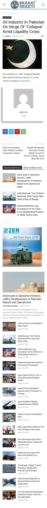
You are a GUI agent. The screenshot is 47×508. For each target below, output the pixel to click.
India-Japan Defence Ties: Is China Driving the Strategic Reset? (29, 377)
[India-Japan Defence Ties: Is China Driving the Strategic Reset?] (9, 378)
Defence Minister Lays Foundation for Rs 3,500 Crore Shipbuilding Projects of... (30, 352)
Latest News (14, 13)
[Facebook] (5, 131)
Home (5, 13)
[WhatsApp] (23, 131)
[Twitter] (11, 131)
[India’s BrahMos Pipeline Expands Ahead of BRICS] (9, 404)
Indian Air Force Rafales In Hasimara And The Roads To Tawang (29, 391)
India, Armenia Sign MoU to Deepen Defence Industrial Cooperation (29, 481)
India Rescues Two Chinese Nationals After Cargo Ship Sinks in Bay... (29, 338)
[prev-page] (4, 221)
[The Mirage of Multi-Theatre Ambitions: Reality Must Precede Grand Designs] (9, 468)
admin (7, 36)
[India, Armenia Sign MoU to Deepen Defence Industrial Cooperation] (9, 481)
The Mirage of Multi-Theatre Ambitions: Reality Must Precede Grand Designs (29, 468)
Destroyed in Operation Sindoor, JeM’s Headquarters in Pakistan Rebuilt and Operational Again (29, 180)
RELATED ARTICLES (12, 168)
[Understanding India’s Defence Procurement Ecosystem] (9, 365)
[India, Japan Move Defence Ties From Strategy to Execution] (9, 430)
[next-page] (8, 221)
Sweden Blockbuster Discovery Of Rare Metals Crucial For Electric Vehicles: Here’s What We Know (34, 153)
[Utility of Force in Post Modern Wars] (9, 417)
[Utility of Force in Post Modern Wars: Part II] (9, 326)
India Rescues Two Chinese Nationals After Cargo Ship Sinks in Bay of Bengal (30, 196)
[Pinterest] (17, 131)
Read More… (26, 81)
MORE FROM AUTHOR (33, 168)
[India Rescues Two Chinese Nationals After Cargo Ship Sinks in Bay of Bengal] (9, 196)
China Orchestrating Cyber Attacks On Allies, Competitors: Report (13, 150)
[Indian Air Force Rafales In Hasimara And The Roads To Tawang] (9, 391)
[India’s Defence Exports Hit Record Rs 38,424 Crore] (9, 456)
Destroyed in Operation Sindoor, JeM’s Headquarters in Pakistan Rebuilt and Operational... (22, 299)
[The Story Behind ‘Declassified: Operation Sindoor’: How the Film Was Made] (9, 495)
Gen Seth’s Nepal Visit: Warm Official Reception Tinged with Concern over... (30, 442)
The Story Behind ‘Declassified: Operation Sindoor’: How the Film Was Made (30, 494)
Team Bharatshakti (10, 306)
